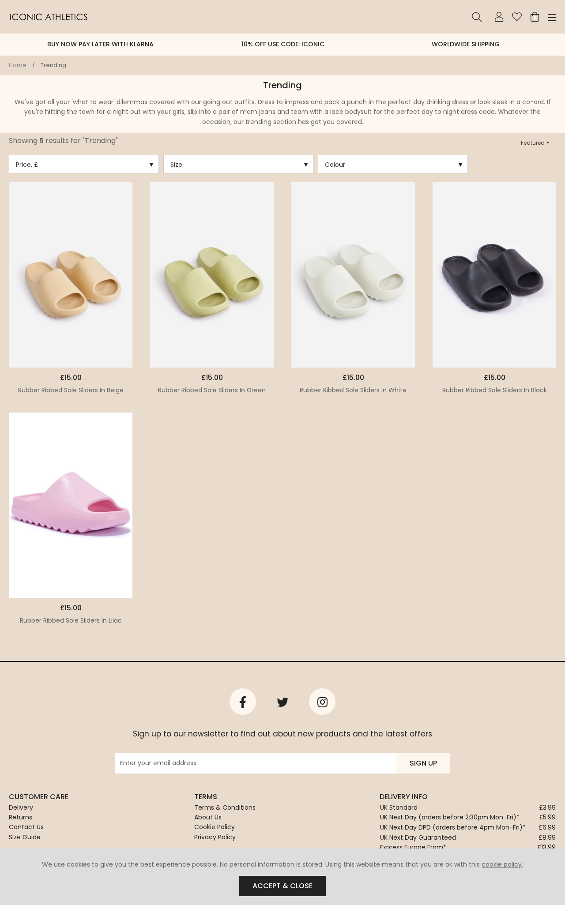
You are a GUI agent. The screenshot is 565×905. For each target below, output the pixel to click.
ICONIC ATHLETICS (48, 17)
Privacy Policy (215, 837)
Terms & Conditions (225, 807)
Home (17, 65)
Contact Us (26, 826)
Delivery (21, 807)
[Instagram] (322, 701)
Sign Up (423, 763)
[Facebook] (243, 701)
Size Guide (25, 837)
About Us (208, 817)
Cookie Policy (214, 826)
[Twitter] (282, 701)
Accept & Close (282, 886)
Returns (20, 817)
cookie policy (502, 864)
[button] (535, 143)
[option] (100, 45)
